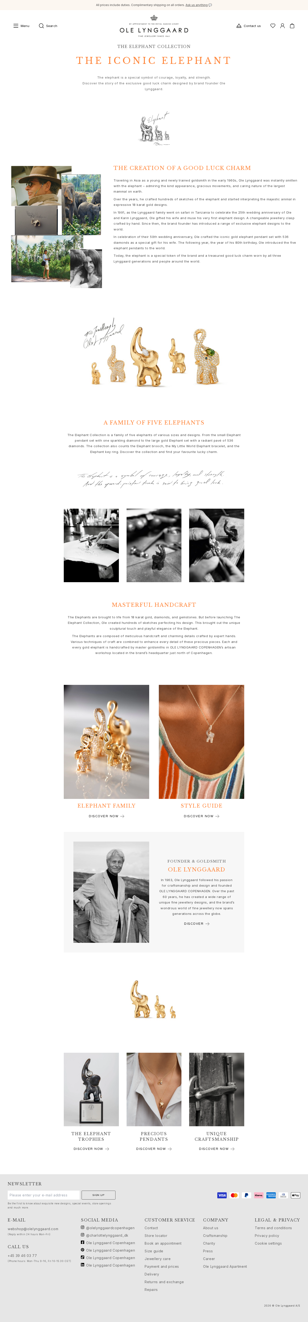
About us (210, 1228)
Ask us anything (197, 5)
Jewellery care (158, 1259)
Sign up (98, 1195)
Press (208, 1251)
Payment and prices (162, 1266)
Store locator (156, 1236)
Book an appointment (163, 1243)
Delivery (152, 1274)
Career (209, 1259)
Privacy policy (267, 1236)
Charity (209, 1243)
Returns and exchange (164, 1282)
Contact (151, 1228)
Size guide (154, 1251)
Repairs (151, 1290)
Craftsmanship (215, 1236)
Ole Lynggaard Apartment (225, 1266)
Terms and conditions (273, 1228)
